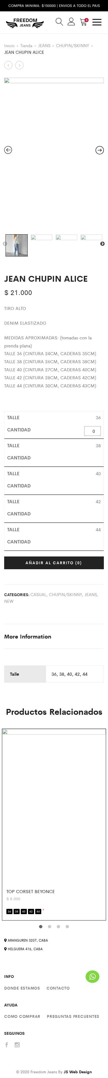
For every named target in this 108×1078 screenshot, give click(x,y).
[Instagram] (17, 1045)
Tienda (26, 45)
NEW (9, 601)
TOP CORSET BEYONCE (30, 891)
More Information (27, 636)
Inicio (9, 45)
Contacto (58, 988)
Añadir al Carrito (53, 562)
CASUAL (38, 594)
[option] (54, 152)
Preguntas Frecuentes (73, 1016)
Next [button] (102, 244)
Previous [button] (5, 244)
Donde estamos (22, 988)
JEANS (44, 45)
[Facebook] (6, 1045)
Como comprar (22, 1016)
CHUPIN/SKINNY (72, 45)
